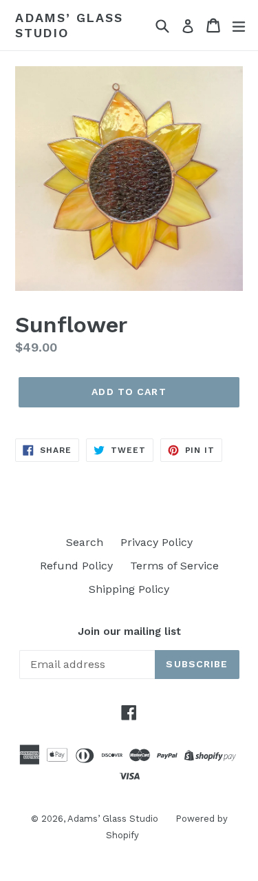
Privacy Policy (156, 542)
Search (84, 542)
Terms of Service (174, 565)
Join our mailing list (129, 631)
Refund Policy (76, 565)
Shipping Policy (129, 589)
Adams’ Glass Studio (69, 25)
